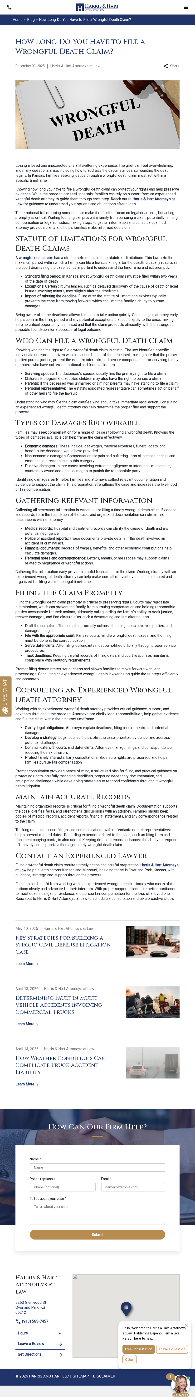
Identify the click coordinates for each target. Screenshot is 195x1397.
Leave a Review (31, 1343)
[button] (185, 7)
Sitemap (81, 1376)
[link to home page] (97, 7)
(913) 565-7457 (34, 1321)
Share (175, 66)
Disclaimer (104, 1376)
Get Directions (30, 1354)
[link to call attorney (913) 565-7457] (9, 7)
